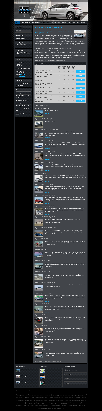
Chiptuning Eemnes (34, 405)
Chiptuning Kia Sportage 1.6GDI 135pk (23, 114)
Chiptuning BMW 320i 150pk (42, 271)
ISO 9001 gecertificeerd (76, 397)
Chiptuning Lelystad (33, 403)
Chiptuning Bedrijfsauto (74, 398)
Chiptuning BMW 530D (40, 326)
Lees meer (47, 113)
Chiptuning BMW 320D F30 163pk (43, 162)
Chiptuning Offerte (74, 395)
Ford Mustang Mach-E (50, 376)
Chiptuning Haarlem (66, 395)
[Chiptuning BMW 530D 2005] (38, 309)
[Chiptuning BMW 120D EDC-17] (38, 342)
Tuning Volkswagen (26, 405)
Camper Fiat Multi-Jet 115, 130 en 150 (23, 109)
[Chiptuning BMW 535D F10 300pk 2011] (38, 233)
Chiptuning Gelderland (73, 402)
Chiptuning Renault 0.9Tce (21, 100)
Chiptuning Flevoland (54, 394)
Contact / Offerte (81, 22)
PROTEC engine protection (49, 408)
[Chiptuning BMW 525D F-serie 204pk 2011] (38, 156)
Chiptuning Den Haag (59, 398)
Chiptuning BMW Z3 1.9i (41, 249)
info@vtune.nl (22, 76)
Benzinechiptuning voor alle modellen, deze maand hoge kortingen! (28, 400)
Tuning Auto (61, 394)
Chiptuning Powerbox (36, 398)
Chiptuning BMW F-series (57, 395)
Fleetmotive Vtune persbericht (24, 402)
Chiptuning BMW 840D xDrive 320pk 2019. (46, 129)
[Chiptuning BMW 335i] (38, 320)
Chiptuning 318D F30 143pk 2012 (43, 184)
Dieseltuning (28, 397)
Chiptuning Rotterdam (62, 405)
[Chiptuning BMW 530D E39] (38, 354)
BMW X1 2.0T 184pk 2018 (41, 108)
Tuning (27, 394)
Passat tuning (40, 408)
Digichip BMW (41, 361)
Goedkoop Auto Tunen (82, 405)
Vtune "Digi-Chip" (62, 403)
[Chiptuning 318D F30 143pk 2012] (38, 189)
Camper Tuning (20, 395)
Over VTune (50, 22)
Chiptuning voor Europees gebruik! (46, 395)
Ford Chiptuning (39, 397)
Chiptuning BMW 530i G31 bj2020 (43, 119)
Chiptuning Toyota (60, 400)
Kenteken (48, 394)
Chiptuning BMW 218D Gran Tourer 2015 (45, 140)
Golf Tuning (56, 408)
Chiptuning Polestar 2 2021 (27, 382)
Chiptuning (81, 398)
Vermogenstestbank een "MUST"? (45, 405)
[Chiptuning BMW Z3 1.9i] (38, 254)
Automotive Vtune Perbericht (42, 402)
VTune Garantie (71, 22)
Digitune (61, 397)
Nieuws (64, 22)
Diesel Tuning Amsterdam (27, 398)
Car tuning (66, 400)
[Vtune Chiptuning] (24, 10)
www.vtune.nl (23, 74)
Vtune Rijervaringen (20, 366)
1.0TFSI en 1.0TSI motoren (72, 405)
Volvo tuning (67, 403)
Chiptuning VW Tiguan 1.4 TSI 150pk (22, 96)
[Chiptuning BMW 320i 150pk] (38, 276)
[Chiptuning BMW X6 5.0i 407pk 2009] (38, 200)
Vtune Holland (61, 408)
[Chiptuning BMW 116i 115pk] (38, 265)
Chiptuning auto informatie (53, 402)
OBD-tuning (66, 402)
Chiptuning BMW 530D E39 (42, 349)
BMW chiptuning (55, 405)
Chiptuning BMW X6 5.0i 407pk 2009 (44, 195)
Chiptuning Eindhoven (82, 402)
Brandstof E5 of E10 (49, 382)
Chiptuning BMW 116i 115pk (42, 260)
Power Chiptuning (33, 402)
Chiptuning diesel (36, 22)
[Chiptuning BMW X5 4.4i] (38, 243)
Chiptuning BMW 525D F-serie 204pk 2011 (46, 151)
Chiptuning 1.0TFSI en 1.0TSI (22, 93)
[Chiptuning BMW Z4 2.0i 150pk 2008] (38, 222)
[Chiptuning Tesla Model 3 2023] (18, 376)
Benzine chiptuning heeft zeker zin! (23, 403)
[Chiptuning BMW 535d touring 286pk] (38, 287)
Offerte (80, 71)
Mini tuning (85, 394)
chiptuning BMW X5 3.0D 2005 (43, 293)
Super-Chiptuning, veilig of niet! (74, 400)
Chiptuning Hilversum (27, 395)
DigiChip (43, 22)
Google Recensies (44, 400)
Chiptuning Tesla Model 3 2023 (27, 376)
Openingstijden (19, 80)
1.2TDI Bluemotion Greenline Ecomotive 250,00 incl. (73, 394)
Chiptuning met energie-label (55, 397)
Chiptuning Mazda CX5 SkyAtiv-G (23, 103)
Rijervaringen (57, 22)
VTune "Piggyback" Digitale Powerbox (48, 398)
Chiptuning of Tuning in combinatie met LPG (37, 394)
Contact (85, 0)
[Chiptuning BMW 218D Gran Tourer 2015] (38, 145)
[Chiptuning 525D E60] (38, 178)
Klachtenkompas (48, 403)
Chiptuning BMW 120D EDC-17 (43, 337)
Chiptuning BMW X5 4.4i (41, 239)
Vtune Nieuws (43, 366)
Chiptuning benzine (25, 22)
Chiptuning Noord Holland (21, 397)
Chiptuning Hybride (81, 395)
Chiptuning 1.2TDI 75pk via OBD (23, 105)
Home (76, 0)
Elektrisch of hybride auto (51, 370)
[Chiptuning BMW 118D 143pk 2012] (38, 211)
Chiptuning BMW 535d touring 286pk (44, 282)
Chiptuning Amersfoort (52, 400)
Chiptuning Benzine (35, 395)
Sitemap (80, 0)
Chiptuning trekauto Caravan (20, 394)
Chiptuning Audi (41, 403)
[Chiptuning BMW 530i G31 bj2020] (38, 124)
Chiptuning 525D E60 (40, 173)
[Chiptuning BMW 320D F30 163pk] (38, 167)
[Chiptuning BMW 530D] (38, 330)
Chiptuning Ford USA (68, 397)
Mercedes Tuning (45, 397)
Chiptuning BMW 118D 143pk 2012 (44, 206)
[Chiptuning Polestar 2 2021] (18, 382)
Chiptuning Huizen (19, 405)
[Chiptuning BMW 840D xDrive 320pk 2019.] (38, 134)
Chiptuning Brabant (81, 403)
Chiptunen (33, 397)
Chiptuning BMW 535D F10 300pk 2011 (45, 228)
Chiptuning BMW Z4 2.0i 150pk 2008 (44, 217)
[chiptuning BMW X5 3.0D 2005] (38, 298)
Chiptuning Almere (54, 403)
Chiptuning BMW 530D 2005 (42, 304)
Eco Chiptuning (67, 398)
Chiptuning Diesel (74, 403)
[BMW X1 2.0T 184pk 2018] (38, 113)
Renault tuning (61, 402)
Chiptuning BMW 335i (40, 315)
